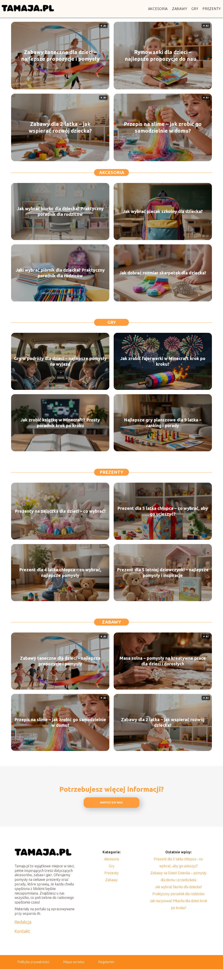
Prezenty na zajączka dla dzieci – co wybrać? (60, 511)
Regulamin (106, 962)
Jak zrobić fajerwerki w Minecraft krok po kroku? (162, 361)
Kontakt (22, 931)
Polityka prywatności (33, 962)
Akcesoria (158, 9)
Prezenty (212, 9)
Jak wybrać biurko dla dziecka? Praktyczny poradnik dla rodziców (60, 211)
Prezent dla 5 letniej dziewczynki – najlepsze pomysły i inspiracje (163, 572)
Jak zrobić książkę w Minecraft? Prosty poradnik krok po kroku (60, 422)
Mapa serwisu (73, 962)
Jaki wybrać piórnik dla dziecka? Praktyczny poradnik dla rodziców (60, 272)
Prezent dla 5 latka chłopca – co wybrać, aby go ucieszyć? (162, 511)
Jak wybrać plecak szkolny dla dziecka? (163, 211)
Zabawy (179, 9)
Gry (194, 9)
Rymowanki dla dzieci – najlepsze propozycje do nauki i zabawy (163, 55)
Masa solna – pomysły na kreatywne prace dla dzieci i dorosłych (163, 661)
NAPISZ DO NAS (111, 802)
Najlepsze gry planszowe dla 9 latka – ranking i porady (162, 422)
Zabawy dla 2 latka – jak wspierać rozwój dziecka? (60, 127)
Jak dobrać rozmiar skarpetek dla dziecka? (162, 272)
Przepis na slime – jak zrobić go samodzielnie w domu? (163, 127)
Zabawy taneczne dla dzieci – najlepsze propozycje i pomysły (60, 55)
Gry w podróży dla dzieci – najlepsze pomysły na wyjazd (60, 361)
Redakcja (23, 922)
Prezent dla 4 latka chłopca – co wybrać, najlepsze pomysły (60, 572)
